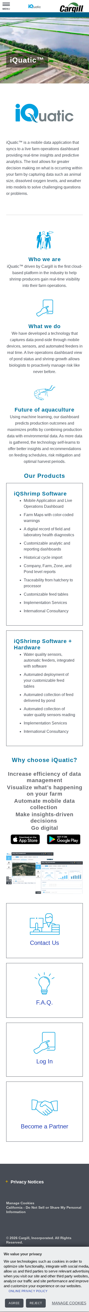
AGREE (14, 1303)
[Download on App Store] (25, 857)
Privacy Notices (26, 1194)
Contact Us (44, 954)
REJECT (36, 1303)
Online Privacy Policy (28, 1291)
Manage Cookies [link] (20, 1215)
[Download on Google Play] (63, 857)
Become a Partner (45, 1138)
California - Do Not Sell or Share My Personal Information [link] (43, 1221)
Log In (44, 1073)
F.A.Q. (45, 1014)
